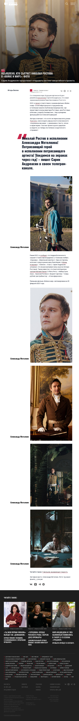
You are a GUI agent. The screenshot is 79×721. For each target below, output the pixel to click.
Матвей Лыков (41, 271)
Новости (35, 90)
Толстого (33, 121)
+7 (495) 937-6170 (30, 704)
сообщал (43, 255)
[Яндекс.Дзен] (70, 91)
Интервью (25, 687)
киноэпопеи (41, 98)
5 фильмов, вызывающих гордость (55, 572)
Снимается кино (43, 90)
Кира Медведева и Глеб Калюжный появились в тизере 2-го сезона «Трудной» (62, 636)
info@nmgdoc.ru (30, 703)
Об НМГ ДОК (7, 687)
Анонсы (38, 690)
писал (37, 103)
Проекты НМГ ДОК (55, 690)
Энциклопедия (55, 687)
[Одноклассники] (65, 91)
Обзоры (38, 687)
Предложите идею (10, 690)
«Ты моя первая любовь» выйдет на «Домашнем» (15, 633)
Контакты (7, 684)
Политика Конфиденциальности (12, 715)
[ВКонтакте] (61, 91)
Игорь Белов (13, 90)
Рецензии (39, 684)
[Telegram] (68, 91)
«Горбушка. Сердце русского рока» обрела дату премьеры (38, 635)
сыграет (33, 271)
